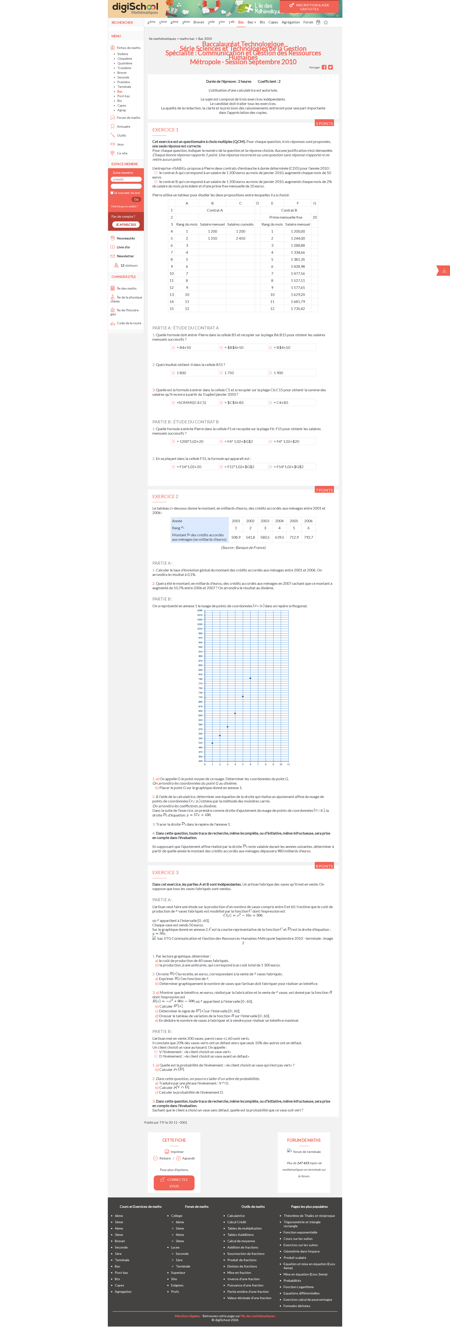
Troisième (124, 68)
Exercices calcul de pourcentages (308, 1299)
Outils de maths (253, 1206)
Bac (241, 22)
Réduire (165, 1158)
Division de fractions (242, 1266)
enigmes (177, 1285)
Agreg (121, 110)
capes (119, 1285)
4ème (119, 1228)
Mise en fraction (239, 1273)
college (176, 1216)
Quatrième (124, 63)
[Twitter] (331, 67)
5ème (119, 1222)
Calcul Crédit (236, 1222)
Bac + (252, 22)
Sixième (122, 54)
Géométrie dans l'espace (302, 1251)
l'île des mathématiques (258, 1316)
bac (117, 1266)
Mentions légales (187, 1316)
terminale (122, 1260)
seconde (121, 1247)
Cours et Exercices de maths (141, 1206)
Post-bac (123, 96)
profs (175, 1291)
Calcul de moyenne (241, 1241)
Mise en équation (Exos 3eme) (305, 1274)
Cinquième (124, 58)
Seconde (123, 77)
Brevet (198, 22)
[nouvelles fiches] (318, 23)
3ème (119, 1235)
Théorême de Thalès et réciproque (309, 1216)
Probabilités (292, 1280)
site (174, 1279)
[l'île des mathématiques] (225, 9)
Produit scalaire (295, 1258)
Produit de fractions (242, 1260)
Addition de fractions (242, 1247)
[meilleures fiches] (325, 23)
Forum (308, 22)
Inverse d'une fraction (243, 1279)
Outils (121, 135)
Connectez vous (177, 1183)
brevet (120, 1241)
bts (117, 1279)
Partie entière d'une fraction (248, 1291)
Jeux (120, 144)
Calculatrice (236, 1216)
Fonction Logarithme (299, 1287)
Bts (262, 22)
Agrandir (188, 1158)
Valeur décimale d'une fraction (249, 1298)
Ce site (122, 153)
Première (123, 82)
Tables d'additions (240, 1235)
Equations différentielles (302, 1293)
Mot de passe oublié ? (124, 206)
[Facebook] (325, 67)
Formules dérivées (297, 1306)
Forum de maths (128, 117)
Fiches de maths (128, 48)
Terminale (124, 87)
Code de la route (128, 323)
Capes (273, 22)
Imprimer (177, 1152)
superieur (178, 1273)
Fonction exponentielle (300, 1232)
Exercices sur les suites (301, 1245)
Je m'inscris (126, 225)
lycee (175, 1247)
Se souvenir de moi (126, 193)
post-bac (121, 1273)
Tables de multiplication (244, 1228)
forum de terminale (306, 1152)
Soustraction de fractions (246, 1254)
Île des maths (126, 288)
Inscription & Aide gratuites (312, 7)
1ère (118, 1254)
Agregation (123, 1291)
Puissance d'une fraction (245, 1285)
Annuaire (123, 126)
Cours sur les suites (298, 1239)
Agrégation (291, 22)
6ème (119, 1216)
